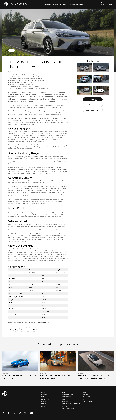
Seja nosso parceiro (87, 401)
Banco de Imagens (69, 4)
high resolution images (43, 322)
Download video (90, 110)
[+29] (101, 94)
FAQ (84, 398)
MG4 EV (43, 396)
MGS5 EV (43, 401)
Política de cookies (66, 396)
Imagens (92, 99)
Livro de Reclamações (67, 406)
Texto (91, 105)
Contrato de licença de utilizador (69, 398)
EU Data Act (65, 401)
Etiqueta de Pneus (66, 405)
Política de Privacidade (67, 394)
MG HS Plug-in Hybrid (46, 399)
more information (29, 322)
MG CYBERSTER (45, 398)
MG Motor (79, 4)
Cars (11, 50)
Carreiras (85, 399)
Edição (63, 399)
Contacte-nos (86, 396)
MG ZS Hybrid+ (45, 406)
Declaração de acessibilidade (69, 408)
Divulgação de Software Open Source (71, 403)
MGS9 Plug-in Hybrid (46, 405)
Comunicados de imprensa (52, 4)
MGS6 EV (43, 403)
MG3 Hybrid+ (44, 394)
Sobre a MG (86, 394)
